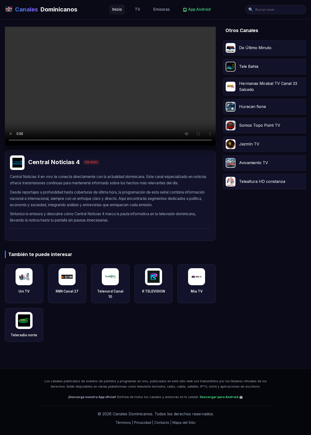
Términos (123, 422)
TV (137, 9)
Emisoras (161, 9)
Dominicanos (46, 9)
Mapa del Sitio (184, 422)
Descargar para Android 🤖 (221, 397)
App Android (199, 9)
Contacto (161, 422)
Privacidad (142, 422)
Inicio (117, 9)
